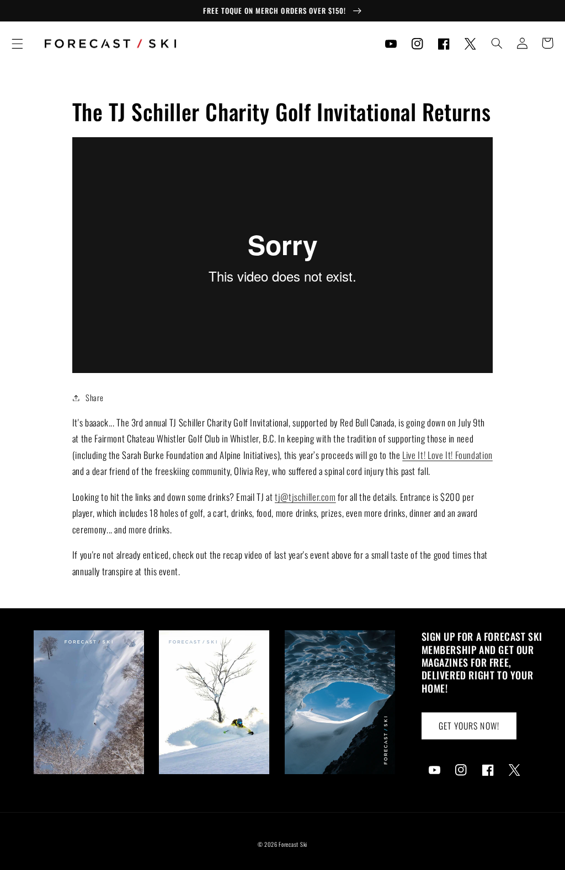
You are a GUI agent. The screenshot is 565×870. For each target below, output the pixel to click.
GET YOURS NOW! (469, 725)
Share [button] (94, 397)
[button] (17, 43)
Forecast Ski (293, 844)
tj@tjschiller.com (305, 497)
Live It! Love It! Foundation (447, 455)
